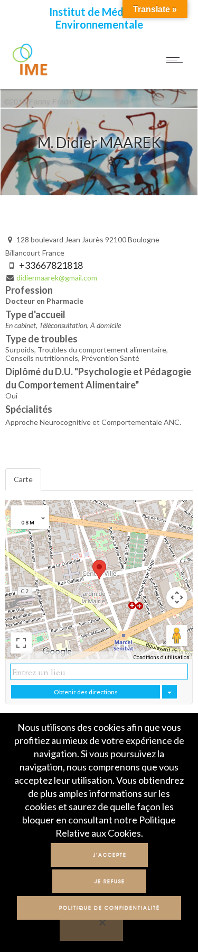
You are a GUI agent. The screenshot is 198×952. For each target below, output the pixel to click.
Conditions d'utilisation (161, 657)
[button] (99, 570)
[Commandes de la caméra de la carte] (176, 597)
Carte (23, 479)
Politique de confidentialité (109, 907)
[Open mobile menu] (176, 59)
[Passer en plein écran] (21, 643)
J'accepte (110, 854)
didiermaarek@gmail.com (56, 277)
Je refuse (110, 881)
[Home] (31, 74)
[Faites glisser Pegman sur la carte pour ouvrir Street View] (176, 635)
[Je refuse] (91, 929)
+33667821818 (51, 265)
